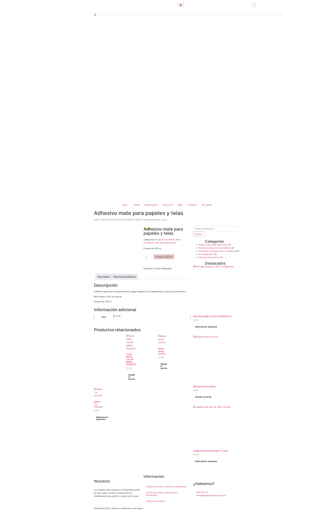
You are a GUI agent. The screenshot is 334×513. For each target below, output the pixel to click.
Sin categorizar (205, 254)
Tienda (136, 205)
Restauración (151, 205)
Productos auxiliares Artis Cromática (116, 220)
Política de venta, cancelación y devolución (161, 493)
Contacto (192, 205)
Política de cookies (155, 501)
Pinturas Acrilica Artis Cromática (214, 248)
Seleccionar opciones (102, 418)
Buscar (198, 234)
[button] (254, 5)
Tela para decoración (165, 242)
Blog (180, 205)
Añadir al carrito (164, 256)
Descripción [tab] (104, 276)
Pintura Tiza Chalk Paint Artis (212, 244)
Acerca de (168, 205)
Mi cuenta (207, 205)
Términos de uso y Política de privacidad (166, 486)
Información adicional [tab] (124, 276)
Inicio (125, 205)
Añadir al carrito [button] (131, 377)
